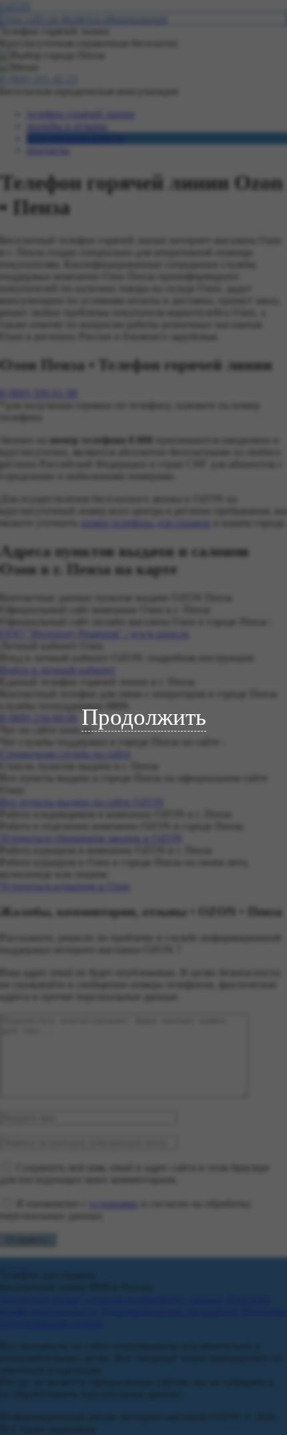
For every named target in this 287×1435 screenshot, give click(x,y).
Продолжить (143, 717)
